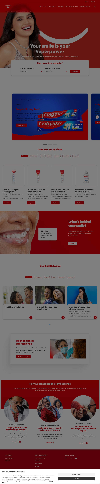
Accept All (76, 478)
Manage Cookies (76, 474)
